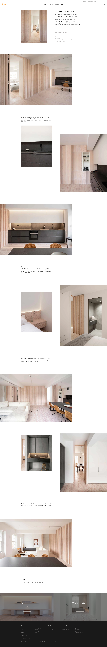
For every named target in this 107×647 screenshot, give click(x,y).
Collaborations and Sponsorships (25, 636)
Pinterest (78, 629)
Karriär (22, 632)
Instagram (78, 631)
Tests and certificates (65, 629)
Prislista (49, 631)
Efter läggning (37, 631)
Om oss (84, 1)
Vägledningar (37, 625)
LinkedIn (36, 582)
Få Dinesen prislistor (80, 603)
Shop (62, 4)
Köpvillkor (58, 641)
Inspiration (57, 4)
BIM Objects (50, 628)
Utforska (80, 610)
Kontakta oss (24, 631)
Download (50, 625)
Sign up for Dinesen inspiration (79, 633)
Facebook (41, 582)
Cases (22, 629)
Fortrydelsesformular (25, 638)
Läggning (36, 629)
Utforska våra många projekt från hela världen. (26, 606)
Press (22, 634)
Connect (76, 625)
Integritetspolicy (66, 641)
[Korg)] (104, 4)
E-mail (31, 582)
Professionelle (64, 625)
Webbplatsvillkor (51, 641)
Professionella (90, 1)
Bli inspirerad (26, 603)
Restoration (63, 631)
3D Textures (50, 629)
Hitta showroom (24, 628)
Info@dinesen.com (33, 641)
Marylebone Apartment (64, 11)
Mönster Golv (37, 632)
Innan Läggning (38, 628)
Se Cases (27, 610)
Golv (45, 4)
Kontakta (95, 1)
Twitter (27, 582)
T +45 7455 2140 (42, 641)
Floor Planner (50, 4)
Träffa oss (23, 625)
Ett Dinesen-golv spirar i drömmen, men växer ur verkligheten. (80, 606)
